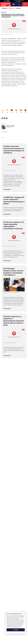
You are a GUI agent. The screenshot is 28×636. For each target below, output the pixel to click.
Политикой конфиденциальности (14, 626)
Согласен (15, 629)
